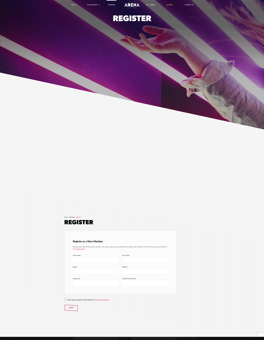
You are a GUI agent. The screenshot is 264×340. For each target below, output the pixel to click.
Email (75, 267)
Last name (125, 255)
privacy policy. (80, 249)
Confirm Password (129, 278)
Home (66, 217)
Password (76, 278)
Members (72, 217)
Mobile (124, 267)
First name (76, 255)
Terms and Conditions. (101, 300)
